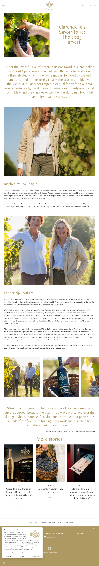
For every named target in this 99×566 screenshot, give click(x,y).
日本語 (95, 5)
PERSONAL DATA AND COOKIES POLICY (58, 533)
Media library (79, 533)
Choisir (22, 556)
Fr (82, 5)
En (86, 5)
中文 (89, 5)
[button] (4, 562)
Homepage (28, 522)
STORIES (36, 522)
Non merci (9, 556)
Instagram (51, 537)
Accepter (36, 556)
